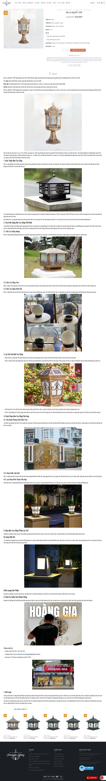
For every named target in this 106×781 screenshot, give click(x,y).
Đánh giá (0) (54, 74)
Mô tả (50, 74)
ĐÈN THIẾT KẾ (43, 3)
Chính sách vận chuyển (59, 758)
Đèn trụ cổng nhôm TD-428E (71, 736)
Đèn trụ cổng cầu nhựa (91, 59)
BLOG (59, 3)
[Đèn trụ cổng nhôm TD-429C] (13, 723)
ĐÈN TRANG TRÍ (30, 3)
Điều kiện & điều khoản (59, 766)
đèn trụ (80, 57)
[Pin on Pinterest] (76, 65)
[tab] (50, 74)
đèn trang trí (76, 57)
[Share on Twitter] (71, 65)
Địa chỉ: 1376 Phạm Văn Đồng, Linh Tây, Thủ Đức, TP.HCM (39, 764)
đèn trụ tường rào (65, 62)
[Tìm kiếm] (16, 3)
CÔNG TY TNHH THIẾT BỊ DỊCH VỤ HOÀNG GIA (39, 754)
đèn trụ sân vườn (90, 60)
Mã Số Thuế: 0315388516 (34, 756)
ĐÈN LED (54, 3)
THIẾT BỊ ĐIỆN (49, 3)
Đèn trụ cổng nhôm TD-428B (51, 736)
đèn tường (71, 62)
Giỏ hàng (63, 3)
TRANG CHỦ (24, 3)
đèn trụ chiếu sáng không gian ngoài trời (60, 59)
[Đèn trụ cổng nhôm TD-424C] (93, 723)
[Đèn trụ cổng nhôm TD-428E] (73, 723)
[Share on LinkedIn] (79, 65)
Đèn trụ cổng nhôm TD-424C (91, 736)
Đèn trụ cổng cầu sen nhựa (65, 60)
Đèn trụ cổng (87, 10)
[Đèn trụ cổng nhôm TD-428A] (33, 723)
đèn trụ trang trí (98, 60)
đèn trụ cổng (83, 59)
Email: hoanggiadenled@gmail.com (36, 770)
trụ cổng (85, 62)
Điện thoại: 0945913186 (34, 767)
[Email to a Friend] (74, 65)
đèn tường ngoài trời (78, 62)
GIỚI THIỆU (19, 3)
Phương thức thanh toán (59, 756)
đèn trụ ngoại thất (83, 60)
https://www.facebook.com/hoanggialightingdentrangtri (25, 654)
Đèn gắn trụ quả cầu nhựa (67, 57)
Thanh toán (68, 3)
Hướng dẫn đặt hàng (58, 754)
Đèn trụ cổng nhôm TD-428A (31, 736)
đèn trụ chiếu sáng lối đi (74, 59)
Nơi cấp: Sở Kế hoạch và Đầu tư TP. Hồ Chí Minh (39, 761)
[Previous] (4, 727)
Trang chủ (60, 10)
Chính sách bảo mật (58, 763)
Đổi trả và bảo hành (58, 761)
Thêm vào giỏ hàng (78, 50)
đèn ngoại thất (19, 153)
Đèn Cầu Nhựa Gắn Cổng (56, 57)
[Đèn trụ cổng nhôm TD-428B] (53, 723)
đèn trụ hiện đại (75, 60)
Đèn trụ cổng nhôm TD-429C (11, 736)
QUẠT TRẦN (37, 3)
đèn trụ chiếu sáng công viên (89, 57)
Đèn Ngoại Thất (78, 10)
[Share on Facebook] (69, 65)
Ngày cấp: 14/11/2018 (34, 758)
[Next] (102, 727)
